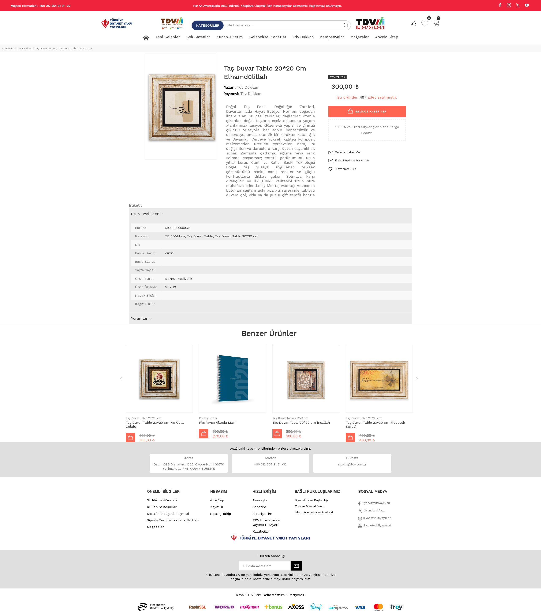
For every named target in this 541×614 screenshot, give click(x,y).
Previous (121, 379)
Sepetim (259, 507)
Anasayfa (8, 48)
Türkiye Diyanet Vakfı (309, 506)
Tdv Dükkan (24, 48)
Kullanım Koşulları (162, 507)
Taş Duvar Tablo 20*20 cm (143, 418)
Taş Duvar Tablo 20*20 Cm (75, 48)
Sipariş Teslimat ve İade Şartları (173, 520)
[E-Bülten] (296, 566)
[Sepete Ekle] (130, 437)
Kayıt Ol (216, 507)
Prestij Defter (208, 418)
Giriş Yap (217, 500)
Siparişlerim (262, 514)
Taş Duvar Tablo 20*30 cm (363, 418)
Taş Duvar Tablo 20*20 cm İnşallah (301, 423)
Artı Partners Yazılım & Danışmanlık (280, 594)
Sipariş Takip (220, 514)
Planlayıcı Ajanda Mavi (217, 423)
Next (417, 379)
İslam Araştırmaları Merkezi (314, 512)
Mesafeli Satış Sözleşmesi (168, 514)
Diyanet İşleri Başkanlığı (311, 500)
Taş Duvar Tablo (45, 48)
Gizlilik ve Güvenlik (162, 500)
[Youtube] (526, 5)
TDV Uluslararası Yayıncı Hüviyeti (266, 522)
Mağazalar (155, 527)
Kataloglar (261, 531)
